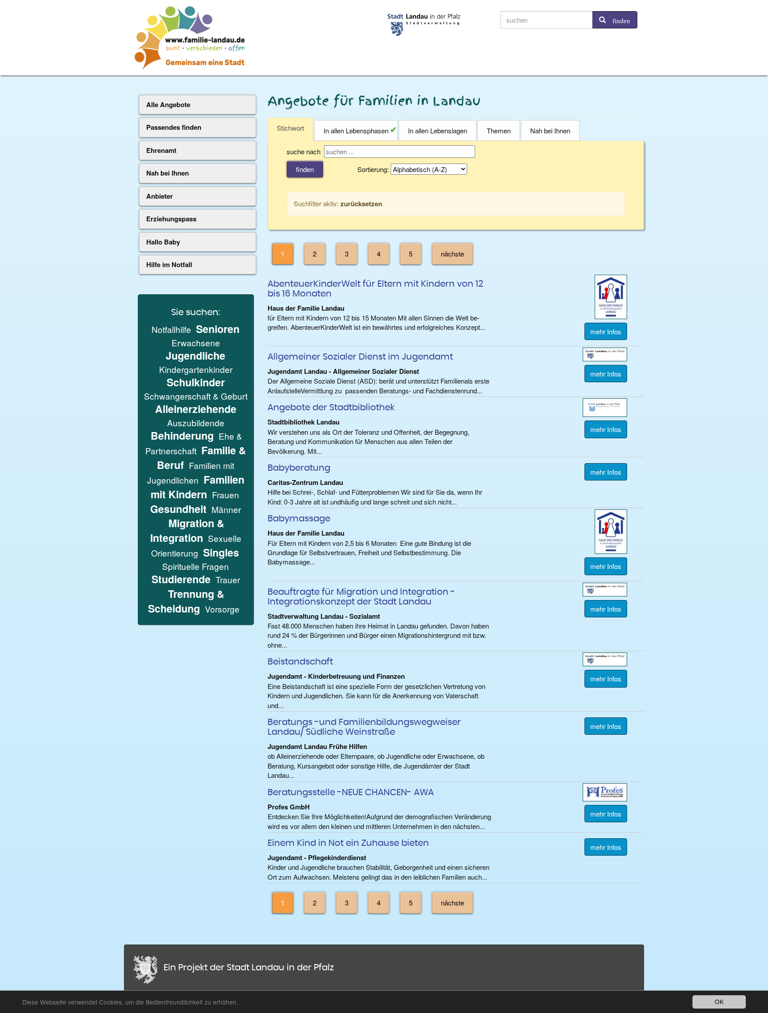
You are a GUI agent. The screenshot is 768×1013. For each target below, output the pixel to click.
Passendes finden (173, 127)
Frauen (225, 494)
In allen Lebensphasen (356, 130)
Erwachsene (196, 342)
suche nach (303, 151)
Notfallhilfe (171, 329)
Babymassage (299, 518)
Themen (499, 130)
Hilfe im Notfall (169, 264)
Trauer (228, 579)
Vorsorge (222, 609)
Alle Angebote (168, 104)
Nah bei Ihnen (550, 130)
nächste (452, 253)
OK (719, 1001)
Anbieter (159, 196)
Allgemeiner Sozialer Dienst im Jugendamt (360, 356)
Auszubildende (195, 422)
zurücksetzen (361, 203)
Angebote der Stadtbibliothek (331, 407)
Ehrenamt (161, 150)
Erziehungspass (171, 219)
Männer (226, 509)
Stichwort (290, 127)
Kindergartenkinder (195, 369)
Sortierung (372, 169)
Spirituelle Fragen (195, 566)
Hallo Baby (163, 242)
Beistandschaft (300, 661)
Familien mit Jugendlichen (191, 472)
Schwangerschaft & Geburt (196, 396)
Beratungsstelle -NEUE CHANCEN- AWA (351, 792)
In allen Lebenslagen (437, 130)
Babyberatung (299, 468)
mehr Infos (605, 331)
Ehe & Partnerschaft (193, 443)
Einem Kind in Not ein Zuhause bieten (348, 843)
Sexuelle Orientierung (196, 545)
